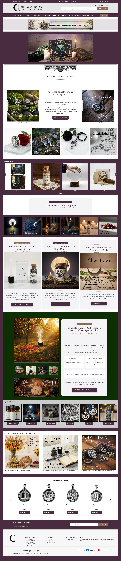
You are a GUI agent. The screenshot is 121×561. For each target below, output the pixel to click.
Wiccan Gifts (56, 15)
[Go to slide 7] (81, 105)
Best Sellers (86, 15)
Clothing (70, 15)
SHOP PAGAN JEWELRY (60, 117)
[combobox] (79, 8)
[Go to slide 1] (19, 122)
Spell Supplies (92, 336)
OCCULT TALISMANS (57, 82)
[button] (60, 68)
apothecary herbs (31, 297)
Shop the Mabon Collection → (84, 389)
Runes (61, 100)
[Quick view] (28, 512)
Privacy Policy (70, 539)
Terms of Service (51, 543)
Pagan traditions (108, 298)
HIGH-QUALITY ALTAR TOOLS (84, 372)
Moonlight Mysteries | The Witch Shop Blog (19, 433)
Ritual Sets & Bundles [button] (12, 423)
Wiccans (94, 298)
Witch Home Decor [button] (108, 423)
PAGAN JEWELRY (46, 82)
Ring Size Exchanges (70, 537)
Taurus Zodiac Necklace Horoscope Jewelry (97, 504)
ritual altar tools (90, 294)
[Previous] (10, 499)
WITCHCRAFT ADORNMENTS (72, 82)
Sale (92, 15)
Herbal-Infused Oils (74, 358)
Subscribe (103, 524)
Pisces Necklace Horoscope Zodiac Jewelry (48, 504)
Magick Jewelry (46, 15)
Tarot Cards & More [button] (32, 423)
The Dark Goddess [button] (51, 423)
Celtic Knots (72, 100)
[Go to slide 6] (6, 105)
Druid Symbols (48, 102)
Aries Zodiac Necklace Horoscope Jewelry (72, 504)
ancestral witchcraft (63, 295)
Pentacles (53, 100)
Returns (51, 540)
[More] (65, 15)
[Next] (110, 499)
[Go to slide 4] (23, 122)
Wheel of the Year (91, 384)
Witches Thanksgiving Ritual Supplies (88, 333)
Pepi (24, 508)
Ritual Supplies (17, 15)
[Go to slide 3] (22, 122)
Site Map (70, 540)
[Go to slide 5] (99, 122)
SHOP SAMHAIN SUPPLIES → (60, 304)
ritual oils (14, 297)
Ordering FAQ (51, 539)
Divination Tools (36, 15)
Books (63, 15)
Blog (96, 5)
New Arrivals (78, 15)
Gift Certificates (51, 542)
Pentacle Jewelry (81, 336)
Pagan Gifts (74, 333)
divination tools (66, 293)
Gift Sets (100, 336)
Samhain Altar (51, 297)
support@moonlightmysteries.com (31, 545)
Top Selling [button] (89, 423)
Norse (58, 100)
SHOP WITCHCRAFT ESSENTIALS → (22, 304)
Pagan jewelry (58, 113)
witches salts (18, 299)
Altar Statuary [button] (70, 423)
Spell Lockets (69, 336)
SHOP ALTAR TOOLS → (99, 303)
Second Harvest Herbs (95, 358)
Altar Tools (26, 15)
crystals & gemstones (22, 297)
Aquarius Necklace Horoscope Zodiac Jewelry (24, 504)
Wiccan (49, 100)
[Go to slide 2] (39, 105)
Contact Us (51, 537)
